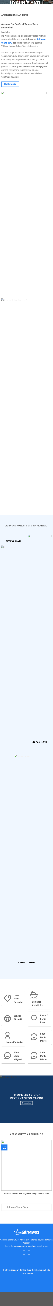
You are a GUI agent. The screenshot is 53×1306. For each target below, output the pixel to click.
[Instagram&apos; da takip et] (29, 1252)
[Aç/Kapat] (4, 1207)
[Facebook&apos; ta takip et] (24, 1252)
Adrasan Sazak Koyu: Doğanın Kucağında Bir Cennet (26, 1193)
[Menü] (49, 6)
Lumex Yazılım (26, 1273)
